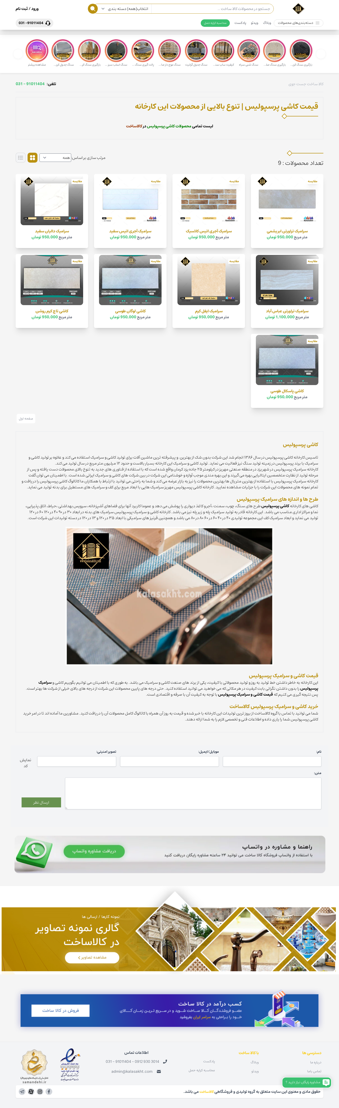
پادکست (240, 23)
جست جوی (297, 83)
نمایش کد (25, 763)
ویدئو (254, 23)
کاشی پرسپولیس (275, 505)
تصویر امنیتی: (106, 751)
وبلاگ (267, 23)
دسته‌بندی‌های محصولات (295, 23)
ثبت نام (22, 8)
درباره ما (315, 1062)
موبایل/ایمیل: (208, 751)
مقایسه (312, 181)
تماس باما (314, 1071)
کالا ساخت (315, 83)
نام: (318, 751)
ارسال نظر (41, 802)
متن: (317, 773)
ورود (35, 8)
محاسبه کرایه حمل (215, 23)
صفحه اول (26, 419)
